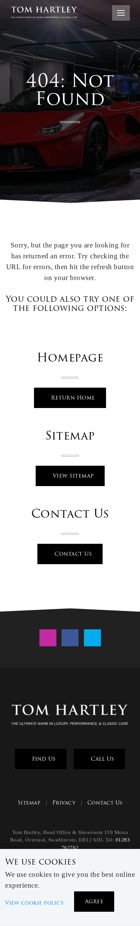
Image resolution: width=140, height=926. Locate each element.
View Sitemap (72, 475)
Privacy (64, 803)
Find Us (43, 759)
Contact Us (72, 554)
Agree (94, 901)
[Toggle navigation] (121, 13)
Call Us (101, 759)
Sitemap (29, 803)
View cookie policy (34, 903)
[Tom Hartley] (70, 715)
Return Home (72, 397)
